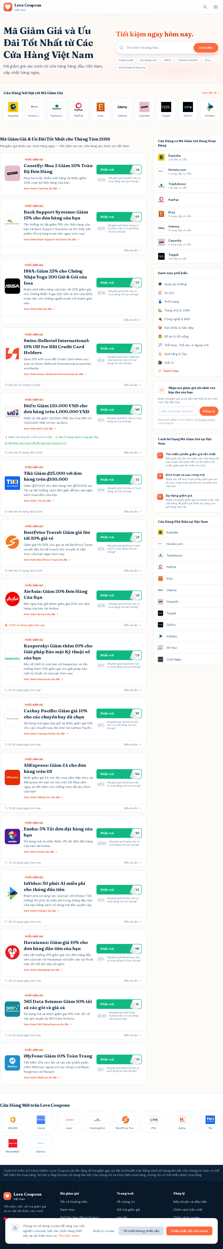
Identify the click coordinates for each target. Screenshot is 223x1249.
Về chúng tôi (126, 1202)
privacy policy (206, 419)
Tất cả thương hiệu (73, 1202)
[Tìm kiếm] (205, 7)
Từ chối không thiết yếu (141, 1231)
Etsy (208, 60)
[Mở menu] (216, 7)
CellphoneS (126, 60)
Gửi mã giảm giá (128, 1210)
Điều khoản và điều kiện (190, 1202)
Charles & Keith (188, 60)
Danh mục (67, 1210)
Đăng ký (209, 411)
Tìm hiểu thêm (68, 1236)
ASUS (167, 60)
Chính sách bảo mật (187, 1210)
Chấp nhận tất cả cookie (189, 1231)
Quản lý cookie (103, 1231)
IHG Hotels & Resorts (132, 67)
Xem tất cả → (211, 93)
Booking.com (148, 60)
